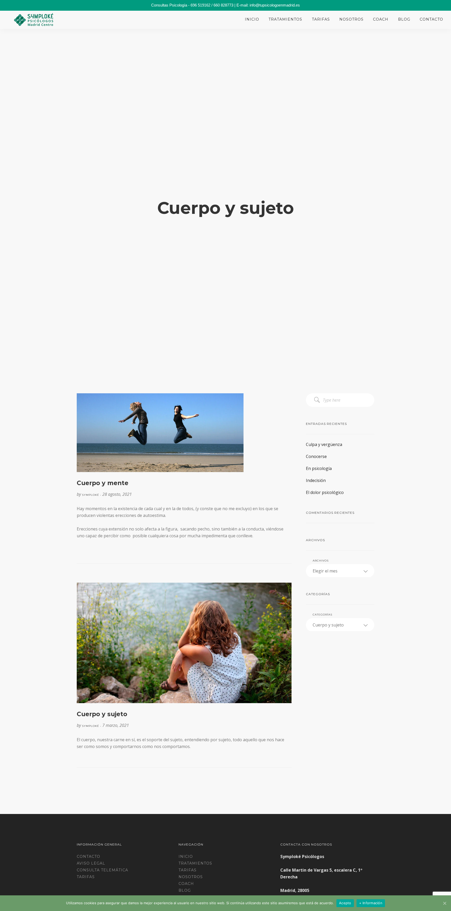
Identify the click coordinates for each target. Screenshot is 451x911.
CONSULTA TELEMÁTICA (102, 870)
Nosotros (351, 19)
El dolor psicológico (325, 492)
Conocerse (316, 456)
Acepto (345, 903)
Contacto (431, 19)
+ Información (370, 903)
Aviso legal (91, 863)
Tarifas (321, 19)
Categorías (322, 614)
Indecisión (316, 480)
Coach (380, 19)
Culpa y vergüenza (324, 444)
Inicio (252, 19)
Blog (404, 19)
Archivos (321, 560)
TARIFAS (86, 876)
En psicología (319, 468)
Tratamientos (285, 19)
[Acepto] (444, 903)
